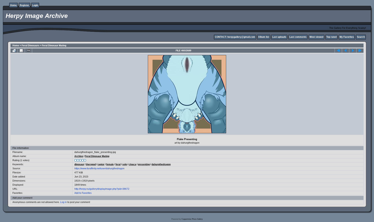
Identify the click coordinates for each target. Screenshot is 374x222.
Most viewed (316, 37)
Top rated (331, 37)
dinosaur (79, 164)
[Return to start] (338, 50)
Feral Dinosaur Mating (54, 45)
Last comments (298, 37)
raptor (101, 164)
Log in (63, 202)
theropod (91, 164)
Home (13, 5)
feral (118, 164)
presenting (144, 164)
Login (35, 5)
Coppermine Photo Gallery (192, 219)
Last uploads (279, 37)
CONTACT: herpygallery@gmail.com (235, 37)
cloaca (132, 164)
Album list (263, 37)
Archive (78, 156)
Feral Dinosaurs (30, 45)
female (110, 164)
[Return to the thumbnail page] (14, 50)
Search (361, 37)
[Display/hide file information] (21, 50)
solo (124, 164)
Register (24, 5)
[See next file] (352, 50)
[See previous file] (345, 50)
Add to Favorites (83, 193)
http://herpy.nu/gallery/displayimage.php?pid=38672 (101, 189)
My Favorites (347, 37)
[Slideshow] (28, 50)
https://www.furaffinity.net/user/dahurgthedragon (99, 168)
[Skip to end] (359, 50)
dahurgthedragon (161, 164)
